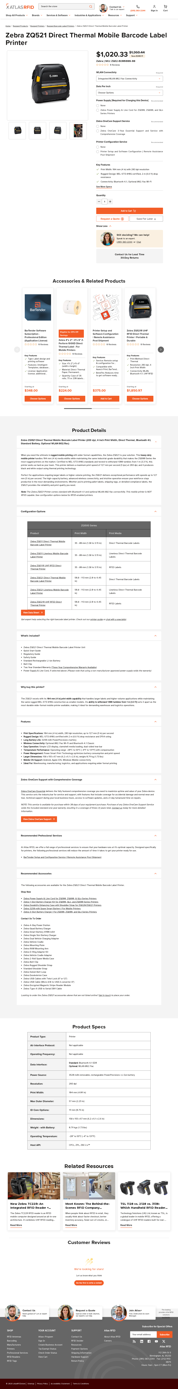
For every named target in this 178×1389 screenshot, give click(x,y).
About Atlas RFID (112, 1336)
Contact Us (76, 1336)
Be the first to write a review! (89, 1283)
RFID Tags (12, 1361)
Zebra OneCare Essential (33, 791)
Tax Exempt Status (47, 1349)
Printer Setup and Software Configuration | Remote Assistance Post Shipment (131, 153)
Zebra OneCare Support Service (129, 121)
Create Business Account (50, 1345)
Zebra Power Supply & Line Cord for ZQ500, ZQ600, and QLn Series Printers (131, 112)
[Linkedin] (141, 1341)
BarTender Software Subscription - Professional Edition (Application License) (36, 335)
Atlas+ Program (45, 1336)
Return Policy (77, 1361)
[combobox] (60, 6)
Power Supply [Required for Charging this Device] (129, 100)
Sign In (41, 1341)
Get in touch (105, 995)
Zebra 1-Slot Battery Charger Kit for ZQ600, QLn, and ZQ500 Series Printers (61, 902)
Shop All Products (15, 15)
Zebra (99, 61)
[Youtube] (156, 1341)
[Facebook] (149, 1341)
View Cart (42, 1357)
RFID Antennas (14, 1336)
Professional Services (17, 1353)
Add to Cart (126, 210)
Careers (108, 1341)
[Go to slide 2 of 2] (17, 350)
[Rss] (134, 1341)
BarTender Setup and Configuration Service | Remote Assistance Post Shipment (62, 857)
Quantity (101, 195)
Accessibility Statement (60, 1384)
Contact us (117, 808)
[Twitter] (163, 1341)
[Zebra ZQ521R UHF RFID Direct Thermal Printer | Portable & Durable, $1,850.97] (140, 307)
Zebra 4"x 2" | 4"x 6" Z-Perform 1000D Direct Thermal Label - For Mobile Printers (71, 345)
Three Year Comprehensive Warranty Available (74, 667)
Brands (35, 15)
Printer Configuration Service (129, 141)
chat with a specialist (116, 619)
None (103, 105)
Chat (139, 242)
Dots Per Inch (129, 86)
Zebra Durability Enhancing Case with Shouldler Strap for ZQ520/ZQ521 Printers (62, 905)
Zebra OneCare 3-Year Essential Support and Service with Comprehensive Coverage (131, 132)
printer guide (96, 619)
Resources (113, 15)
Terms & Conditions (81, 1384)
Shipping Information (81, 1353)
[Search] (90, 6)
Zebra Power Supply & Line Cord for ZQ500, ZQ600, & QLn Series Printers (60, 898)
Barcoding (12, 1341)
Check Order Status (47, 1353)
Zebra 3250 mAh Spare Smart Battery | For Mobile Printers (52, 908)
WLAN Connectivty (129, 72)
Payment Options (79, 1349)
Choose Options (38, 398)
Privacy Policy (42, 1384)
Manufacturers (14, 1345)
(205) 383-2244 (124, 242)
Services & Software (57, 15)
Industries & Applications (88, 15)
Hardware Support (79, 1357)
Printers (11, 1349)
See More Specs (104, 186)
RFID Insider (77, 1341)
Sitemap (31, 1384)
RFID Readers (13, 1357)
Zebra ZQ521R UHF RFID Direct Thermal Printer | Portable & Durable (138, 335)
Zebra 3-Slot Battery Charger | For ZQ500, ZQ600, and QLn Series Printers (60, 912)
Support (130, 15)
